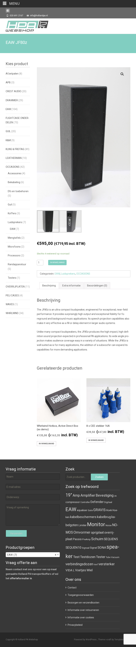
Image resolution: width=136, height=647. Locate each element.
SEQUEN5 (111, 539)
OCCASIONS (83, 273)
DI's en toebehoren (18, 191)
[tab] (49, 285)
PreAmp (86, 539)
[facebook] (8, 11)
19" (69, 495)
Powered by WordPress (85, 639)
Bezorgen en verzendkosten (83, 602)
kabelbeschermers (83, 517)
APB (8, 82)
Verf (96, 564)
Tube (108, 557)
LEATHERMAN (14, 158)
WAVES (10, 304)
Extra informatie (71, 285)
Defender (97, 502)
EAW (57, 273)
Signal (93, 547)
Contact (72, 587)
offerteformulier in (21, 578)
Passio (77, 539)
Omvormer (81, 532)
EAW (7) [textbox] (31, 554)
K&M (8, 140)
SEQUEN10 (73, 547)
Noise (109, 525)
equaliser (82, 510)
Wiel (90, 570)
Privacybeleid (75, 624)
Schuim (97, 539)
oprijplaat (97, 532)
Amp (76, 495)
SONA (101, 548)
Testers (12, 277)
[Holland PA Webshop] (24, 25)
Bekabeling (14, 182)
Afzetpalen (12, 73)
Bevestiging (105, 495)
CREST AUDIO (13, 91)
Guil (10, 204)
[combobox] (33, 554)
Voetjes (80, 570)
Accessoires (14, 173)
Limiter (82, 525)
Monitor (96, 524)
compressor (73, 502)
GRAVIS (99, 510)
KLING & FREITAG (15, 149)
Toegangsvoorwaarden (81, 595)
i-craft (109, 639)
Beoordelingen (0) (97, 285)
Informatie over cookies (81, 617)
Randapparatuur (17, 264)
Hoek (109, 510)
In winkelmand (57, 262)
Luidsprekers (68, 273)
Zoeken (99, 477)
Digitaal (108, 502)
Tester (100, 557)
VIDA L (70, 570)
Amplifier (87, 495)
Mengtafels (14, 237)
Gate (90, 510)
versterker (106, 564)
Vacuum (115, 557)
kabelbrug (104, 517)
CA (115, 496)
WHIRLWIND (12, 313)
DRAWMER (12, 100)
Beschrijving (49, 285)
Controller (85, 502)
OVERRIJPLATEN (15, 286)
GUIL (8, 131)
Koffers (12, 213)
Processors (14, 255)
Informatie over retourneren (83, 610)
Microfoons (14, 246)
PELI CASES (12, 295)
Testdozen (87, 557)
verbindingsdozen (79, 564)
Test (76, 557)
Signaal (85, 548)
